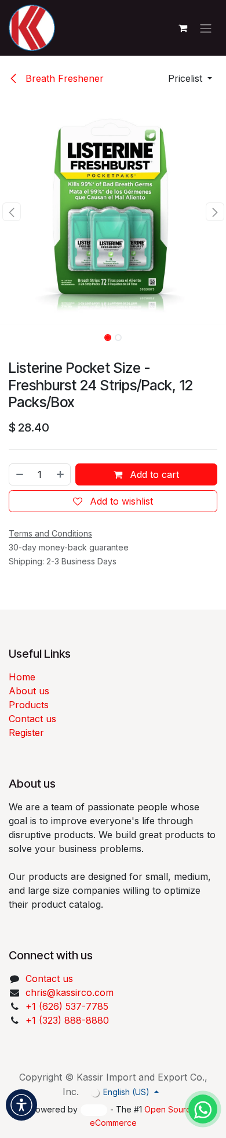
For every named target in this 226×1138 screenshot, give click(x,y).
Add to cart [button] (153, 474)
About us (29, 691)
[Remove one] (19, 474)
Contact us (32, 718)
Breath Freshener (63, 78)
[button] (190, 78)
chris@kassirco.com (70, 992)
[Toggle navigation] (205, 28)
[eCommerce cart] (182, 27)
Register (26, 732)
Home (22, 677)
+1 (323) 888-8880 (67, 1020)
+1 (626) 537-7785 (66, 1006)
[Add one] (61, 474)
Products (29, 705)
